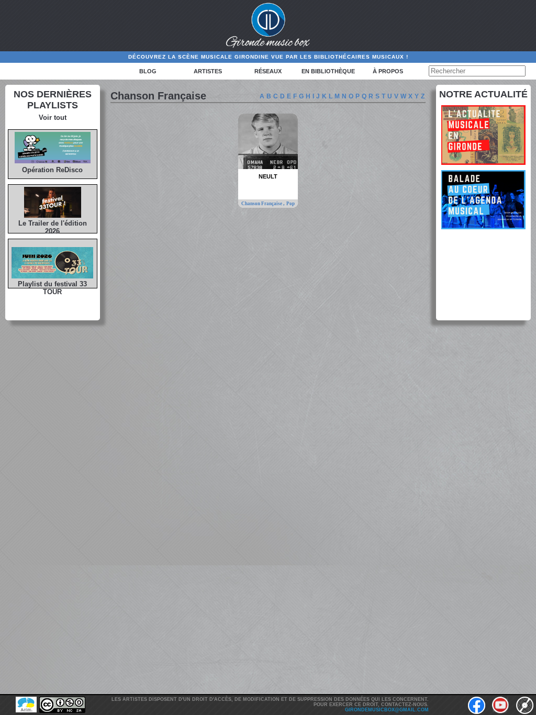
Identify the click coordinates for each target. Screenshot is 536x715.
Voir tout (52, 117)
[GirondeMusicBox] (268, 25)
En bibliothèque (328, 71)
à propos (388, 71)
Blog (148, 71)
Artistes (208, 71)
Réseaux (268, 71)
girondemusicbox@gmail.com (387, 709)
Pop (290, 203)
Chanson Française (262, 203)
